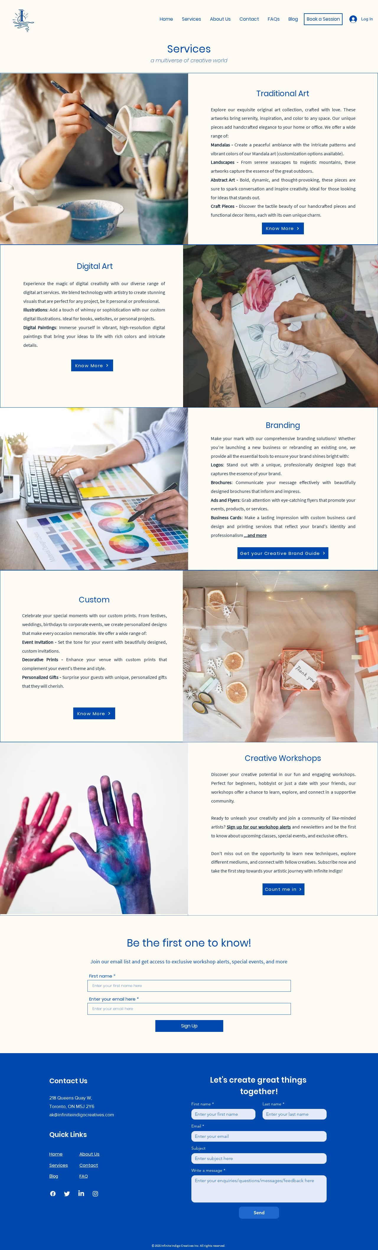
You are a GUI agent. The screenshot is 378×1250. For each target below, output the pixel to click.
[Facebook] (52, 1193)
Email (197, 1126)
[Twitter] (67, 1193)
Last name (273, 1104)
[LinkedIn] (81, 1193)
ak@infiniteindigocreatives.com (81, 1114)
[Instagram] (95, 1193)
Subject (198, 1148)
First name (100, 976)
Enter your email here (112, 999)
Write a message (208, 1170)
